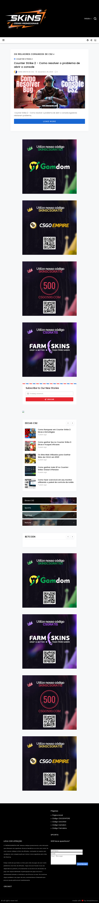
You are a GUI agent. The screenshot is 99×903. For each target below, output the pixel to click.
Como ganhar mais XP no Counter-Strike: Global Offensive (53, 468)
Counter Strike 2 (24, 59)
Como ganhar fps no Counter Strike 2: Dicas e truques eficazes (54, 443)
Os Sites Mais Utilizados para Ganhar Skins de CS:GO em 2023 (54, 455)
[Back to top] (93, 897)
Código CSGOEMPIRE (61, 818)
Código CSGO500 (59, 822)
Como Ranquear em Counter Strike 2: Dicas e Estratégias (54, 430)
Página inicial (57, 815)
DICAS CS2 (31, 423)
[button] (88, 18)
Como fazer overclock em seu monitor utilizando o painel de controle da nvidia (56, 481)
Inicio (87, 18)
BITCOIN (30, 536)
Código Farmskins (59, 828)
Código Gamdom (59, 825)
